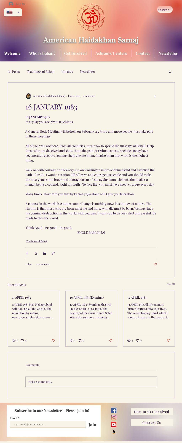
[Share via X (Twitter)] (36, 253)
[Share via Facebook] (27, 253)
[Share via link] (53, 253)
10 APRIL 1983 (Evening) (87, 297)
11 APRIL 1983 (21, 297)
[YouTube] (113, 424)
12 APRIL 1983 (136, 297)
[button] (170, 71)
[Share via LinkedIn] (44, 253)
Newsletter (87, 71)
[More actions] (155, 96)
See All (171, 284)
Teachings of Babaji (40, 71)
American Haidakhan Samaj (91, 40)
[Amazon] (113, 431)
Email (14, 418)
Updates (67, 71)
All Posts (14, 71)
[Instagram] (113, 417)
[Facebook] (113, 410)
